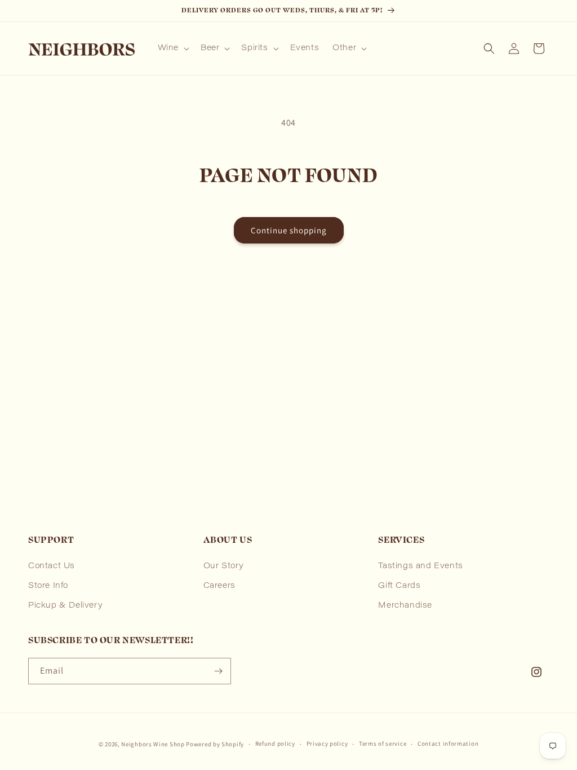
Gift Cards (399, 586)
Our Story (223, 566)
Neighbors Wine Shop (152, 744)
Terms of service (382, 743)
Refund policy (275, 743)
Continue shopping (289, 230)
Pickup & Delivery (65, 606)
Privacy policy (327, 743)
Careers (219, 586)
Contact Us (51, 566)
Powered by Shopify (215, 744)
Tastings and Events (420, 566)
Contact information (448, 743)
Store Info (48, 586)
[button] (172, 48)
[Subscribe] (218, 671)
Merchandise (405, 606)
